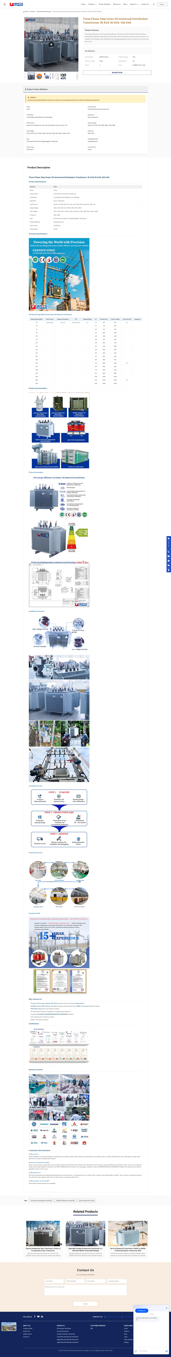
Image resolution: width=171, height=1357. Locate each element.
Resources (117, 4)
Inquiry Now (43, 1254)
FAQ (91, 1328)
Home (83, 4)
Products (91, 4)
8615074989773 (128, 1316)
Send (85, 1304)
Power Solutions (105, 4)
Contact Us (145, 4)
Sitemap (126, 1342)
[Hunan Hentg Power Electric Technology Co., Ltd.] (16, 4)
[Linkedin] (42, 1316)
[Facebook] (35, 1316)
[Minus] (166, 1308)
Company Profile (27, 1328)
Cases (125, 1336)
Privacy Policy (108, 1350)
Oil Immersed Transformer (44, 11)
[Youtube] (38, 1316)
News (125, 4)
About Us (133, 4)
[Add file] (135, 1351)
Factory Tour (26, 1331)
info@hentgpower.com (113, 1316)
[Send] (166, 1351)
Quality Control (27, 1334)
